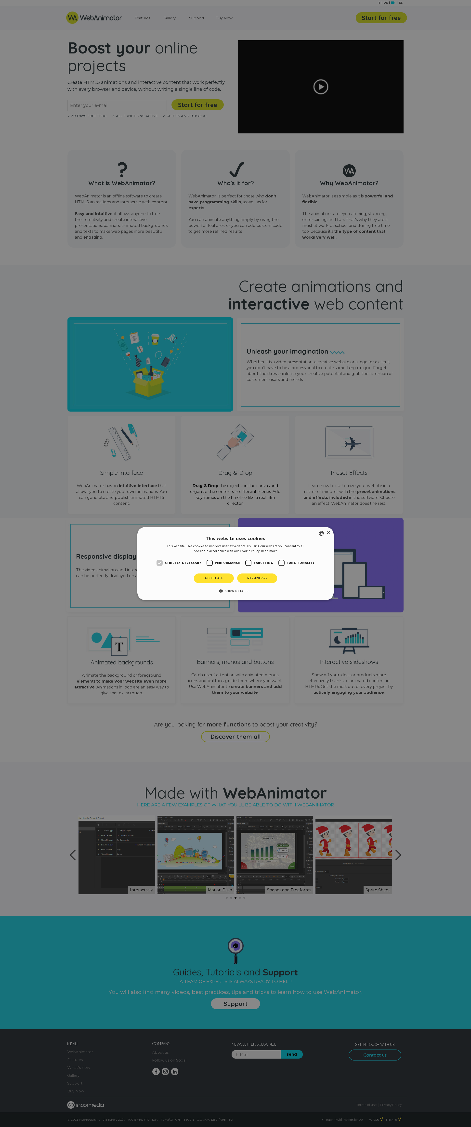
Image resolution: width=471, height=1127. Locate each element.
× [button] (328, 533)
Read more (269, 551)
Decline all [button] (257, 578)
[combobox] (321, 533)
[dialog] (235, 563)
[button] (235, 591)
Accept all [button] (214, 578)
